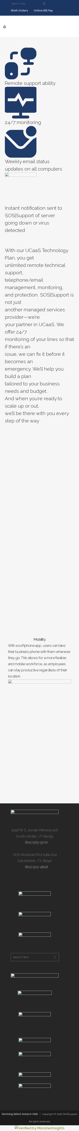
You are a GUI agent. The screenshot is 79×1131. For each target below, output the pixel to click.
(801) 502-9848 (36, 867)
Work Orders (19, 10)
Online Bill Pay (43, 10)
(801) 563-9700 (36, 842)
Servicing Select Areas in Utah (20, 1114)
